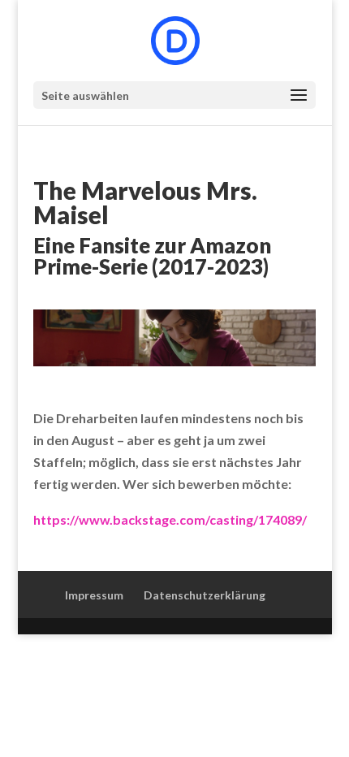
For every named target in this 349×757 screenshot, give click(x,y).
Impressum (94, 595)
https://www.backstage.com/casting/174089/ (170, 519)
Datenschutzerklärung (204, 595)
